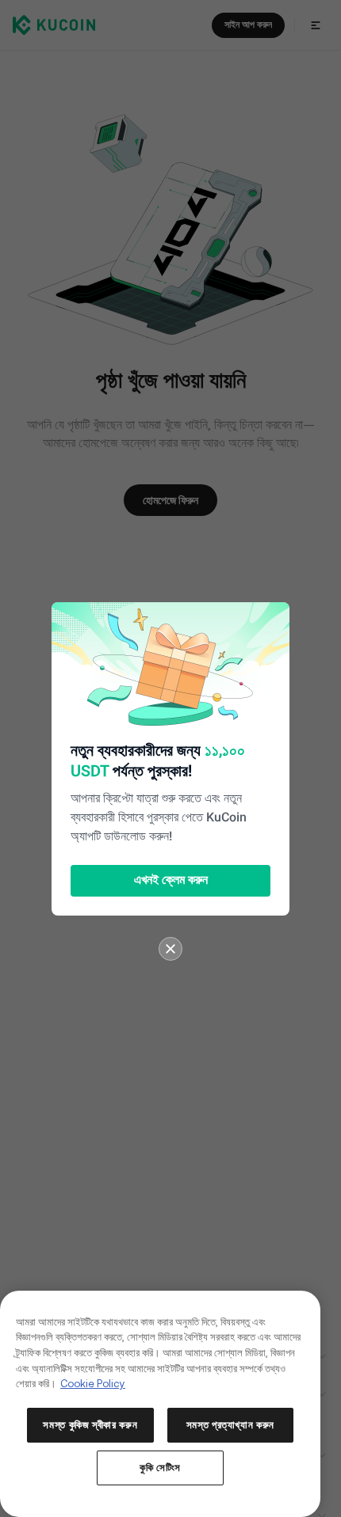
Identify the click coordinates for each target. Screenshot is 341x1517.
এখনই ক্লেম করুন (171, 880)
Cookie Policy (92, 1384)
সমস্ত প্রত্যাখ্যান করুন (230, 1425)
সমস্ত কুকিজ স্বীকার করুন (90, 1425)
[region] (160, 1404)
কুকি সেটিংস (160, 1467)
